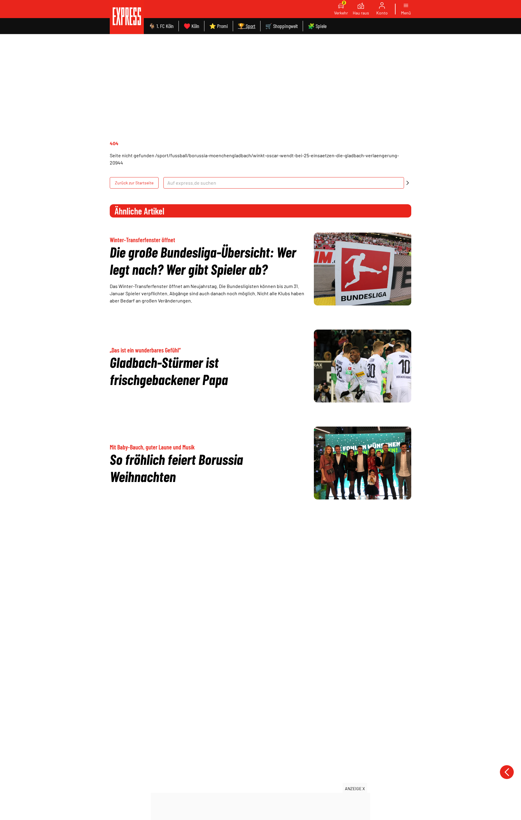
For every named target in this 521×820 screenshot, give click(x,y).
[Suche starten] (407, 182)
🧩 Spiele (317, 26)
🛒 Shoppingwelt (281, 26)
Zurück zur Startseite (134, 182)
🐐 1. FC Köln (161, 26)
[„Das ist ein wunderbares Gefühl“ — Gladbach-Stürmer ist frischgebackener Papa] (362, 366)
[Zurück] (507, 772)
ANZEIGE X (355, 788)
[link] (127, 17)
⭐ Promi (218, 26)
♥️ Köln (191, 26)
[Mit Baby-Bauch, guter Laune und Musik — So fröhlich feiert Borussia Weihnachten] (362, 463)
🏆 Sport (246, 26)
